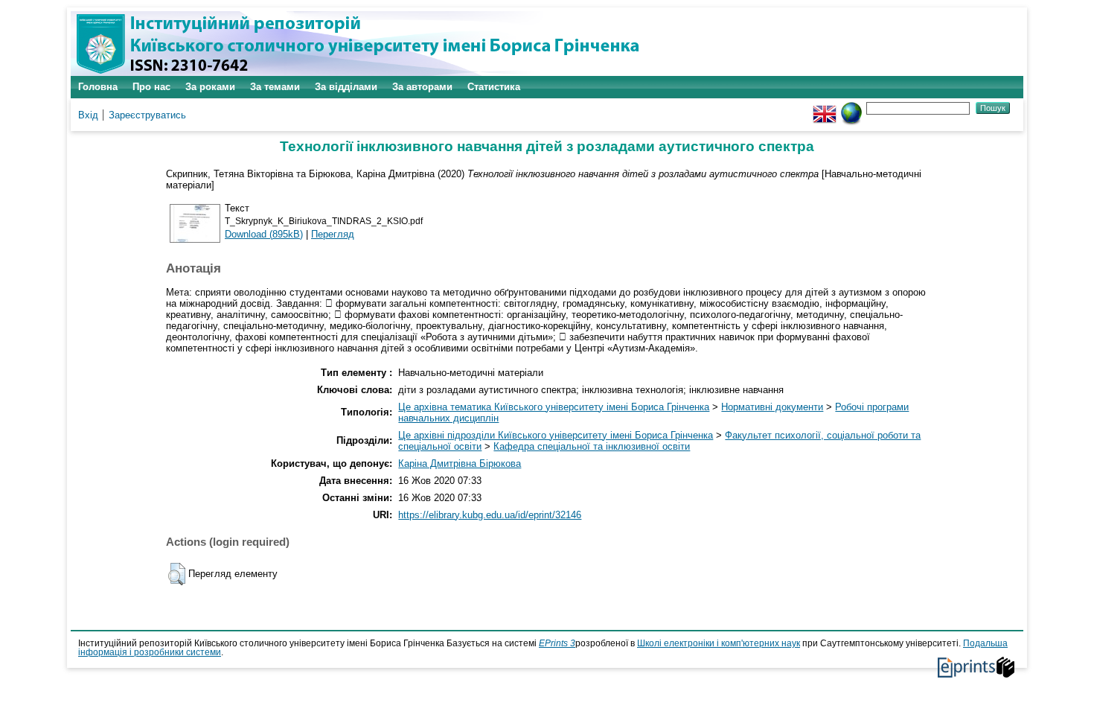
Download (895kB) (264, 234)
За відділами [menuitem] (346, 86)
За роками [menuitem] (210, 86)
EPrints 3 (557, 643)
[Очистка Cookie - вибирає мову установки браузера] (851, 107)
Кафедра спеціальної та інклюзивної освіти (591, 446)
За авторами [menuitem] (422, 86)
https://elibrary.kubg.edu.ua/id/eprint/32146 (489, 514)
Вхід (88, 115)
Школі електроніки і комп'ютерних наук (718, 643)
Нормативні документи (772, 406)
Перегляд (332, 234)
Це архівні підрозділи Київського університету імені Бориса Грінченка (555, 435)
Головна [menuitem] (98, 86)
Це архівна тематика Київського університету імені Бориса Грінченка (553, 406)
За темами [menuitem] (275, 86)
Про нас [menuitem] (151, 86)
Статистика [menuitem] (493, 86)
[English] (825, 107)
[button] (176, 574)
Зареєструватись (147, 115)
